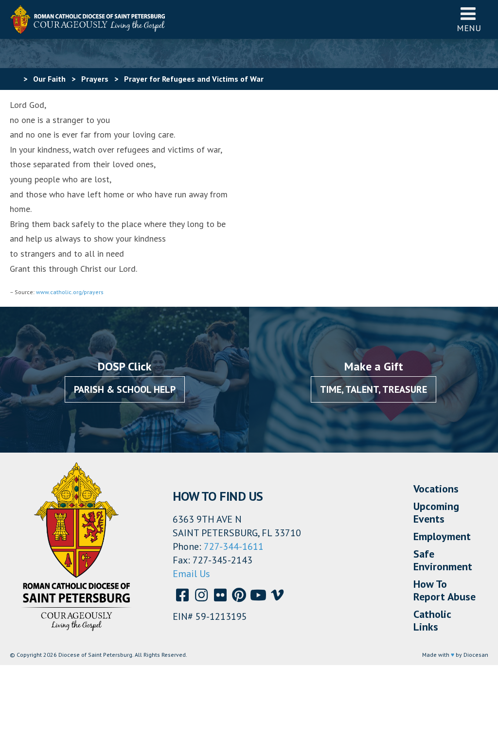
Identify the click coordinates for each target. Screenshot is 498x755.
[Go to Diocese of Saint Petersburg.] (14, 79)
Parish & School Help (125, 389)
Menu (469, 28)
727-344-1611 (234, 546)
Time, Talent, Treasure (373, 389)
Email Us (191, 573)
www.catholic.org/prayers (70, 292)
